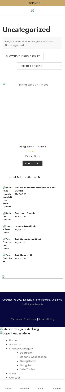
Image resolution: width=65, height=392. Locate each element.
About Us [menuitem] (15, 344)
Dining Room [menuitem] (28, 361)
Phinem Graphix (34, 304)
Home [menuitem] (13, 340)
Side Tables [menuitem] (27, 369)
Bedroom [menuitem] (26, 352)
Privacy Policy (46, 319)
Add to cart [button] (32, 163)
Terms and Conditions (23, 319)
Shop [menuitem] (12, 373)
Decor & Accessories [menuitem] (33, 357)
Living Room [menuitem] (27, 365)
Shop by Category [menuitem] (21, 348)
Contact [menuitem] (14, 377)
